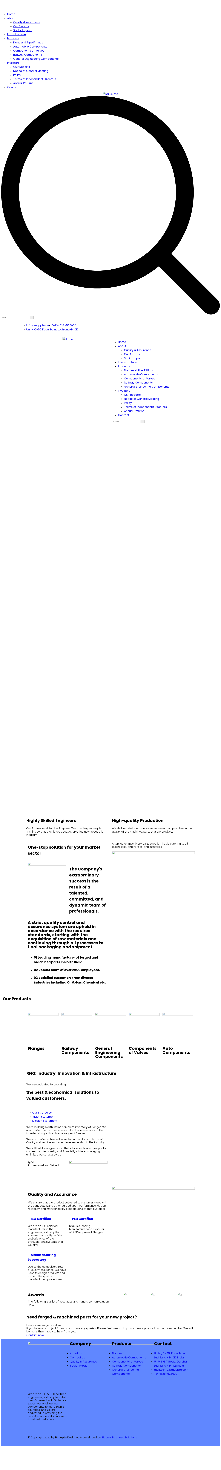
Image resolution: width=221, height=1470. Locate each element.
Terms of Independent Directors (34, 79)
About (11, 18)
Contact (12, 87)
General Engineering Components (36, 59)
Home (11, 14)
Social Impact (22, 30)
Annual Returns (23, 83)
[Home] (68, 339)
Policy (17, 75)
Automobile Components (30, 46)
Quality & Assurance (26, 22)
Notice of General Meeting (30, 71)
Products (13, 38)
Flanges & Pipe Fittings (28, 42)
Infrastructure (16, 34)
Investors (13, 63)
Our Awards (21, 26)
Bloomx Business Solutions (119, 1437)
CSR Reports (21, 67)
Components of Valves (28, 50)
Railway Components (27, 55)
